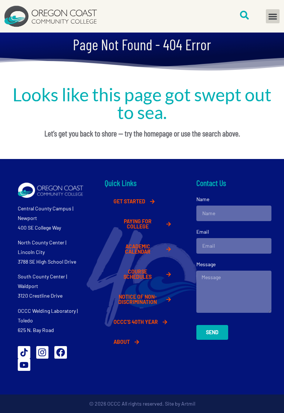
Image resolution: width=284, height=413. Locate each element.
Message (206, 264)
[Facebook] (60, 352)
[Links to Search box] (244, 15)
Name (202, 199)
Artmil (188, 403)
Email (202, 231)
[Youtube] (24, 365)
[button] (273, 16)
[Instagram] (42, 352)
